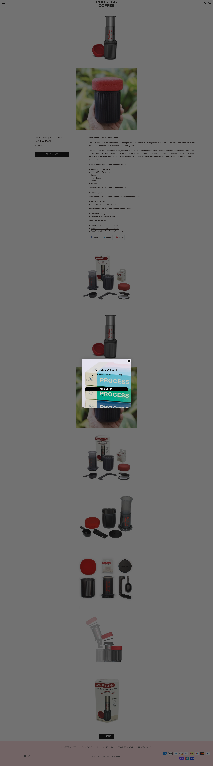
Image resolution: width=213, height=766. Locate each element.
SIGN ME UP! (106, 389)
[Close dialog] (129, 361)
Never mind (106, 396)
